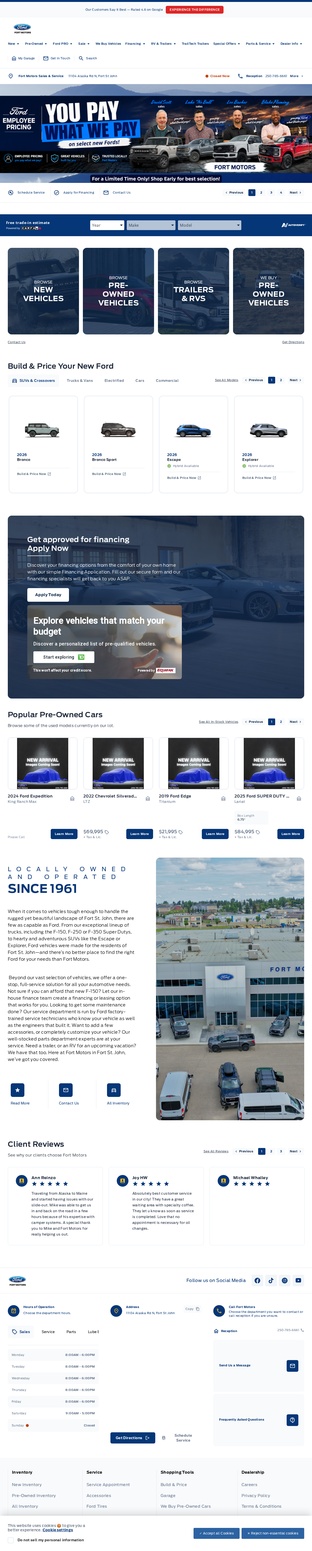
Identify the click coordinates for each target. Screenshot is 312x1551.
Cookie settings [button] (58, 1530)
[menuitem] (14, 44)
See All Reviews (216, 1151)
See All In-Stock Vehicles (218, 722)
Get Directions (293, 342)
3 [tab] (271, 192)
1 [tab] (252, 192)
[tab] (33, 380)
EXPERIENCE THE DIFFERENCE (195, 9)
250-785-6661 (276, 76)
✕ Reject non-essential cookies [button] (272, 1533)
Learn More (64, 834)
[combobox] (107, 225)
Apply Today (48, 594)
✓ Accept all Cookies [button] (216, 1533)
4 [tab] (281, 192)
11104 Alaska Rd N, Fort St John (92, 76)
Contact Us (16, 342)
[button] (23, 58)
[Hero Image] (156, 133)
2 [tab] (261, 192)
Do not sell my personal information (51, 1540)
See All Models (226, 380)
